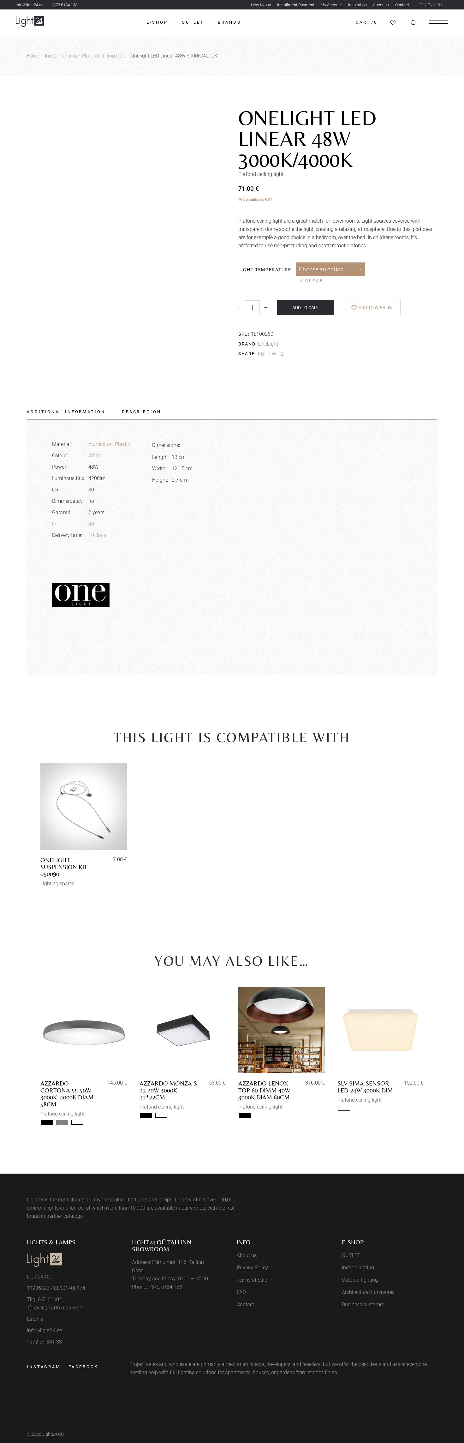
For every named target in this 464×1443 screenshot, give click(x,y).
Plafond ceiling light (62, 1114)
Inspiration (357, 5)
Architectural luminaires (368, 1292)
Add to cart (305, 307)
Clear (314, 281)
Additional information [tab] (66, 411)
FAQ (241, 1292)
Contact (402, 5)
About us (381, 5)
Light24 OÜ (53, 1434)
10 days (97, 535)
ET (421, 5)
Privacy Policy (252, 1268)
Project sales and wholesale (160, 1364)
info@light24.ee (30, 5)
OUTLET (351, 1255)
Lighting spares (57, 884)
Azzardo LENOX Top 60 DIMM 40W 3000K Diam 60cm (264, 1090)
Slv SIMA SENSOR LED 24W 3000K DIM (365, 1086)
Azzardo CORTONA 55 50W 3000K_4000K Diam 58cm (67, 1093)
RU (439, 5)
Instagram (44, 1366)
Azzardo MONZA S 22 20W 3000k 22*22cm (168, 1090)
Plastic (122, 444)
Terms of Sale (252, 1280)
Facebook (83, 1366)
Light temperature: (265, 269)
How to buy (261, 5)
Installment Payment (295, 5)
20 (91, 524)
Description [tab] (141, 411)
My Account (331, 5)
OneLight (268, 344)
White (94, 456)
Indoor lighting (358, 1268)
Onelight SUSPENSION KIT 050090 (63, 866)
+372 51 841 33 (44, 1342)
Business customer (363, 1305)
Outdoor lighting (360, 1280)
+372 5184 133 (64, 5)
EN (429, 5)
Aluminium (100, 444)
